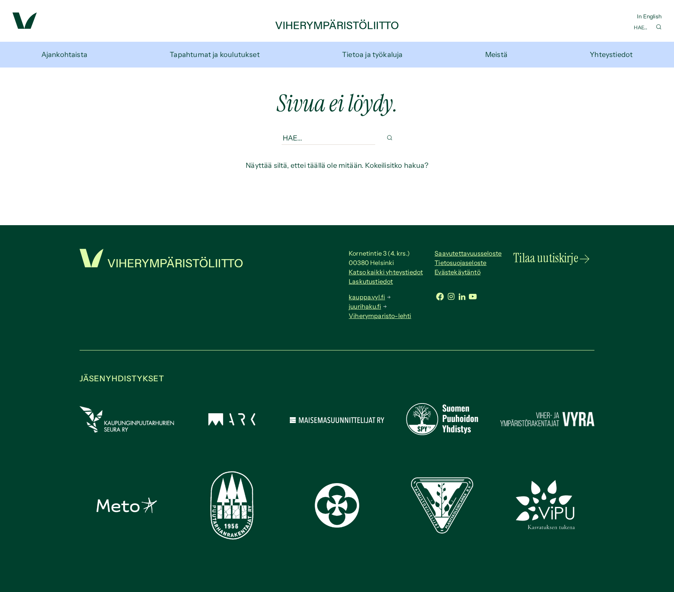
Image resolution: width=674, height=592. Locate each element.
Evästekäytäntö (458, 272)
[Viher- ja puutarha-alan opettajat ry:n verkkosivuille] (547, 528)
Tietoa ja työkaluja (372, 54)
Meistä (496, 54)
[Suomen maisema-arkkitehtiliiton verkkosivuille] (231, 423)
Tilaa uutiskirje (545, 258)
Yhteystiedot (611, 54)
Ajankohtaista (64, 54)
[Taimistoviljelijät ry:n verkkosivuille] (442, 531)
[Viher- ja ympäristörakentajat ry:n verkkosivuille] (547, 427)
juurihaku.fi (365, 306)
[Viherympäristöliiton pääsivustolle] (24, 26)
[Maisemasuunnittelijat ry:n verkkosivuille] (337, 420)
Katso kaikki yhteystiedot (386, 272)
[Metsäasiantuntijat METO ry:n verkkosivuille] (127, 511)
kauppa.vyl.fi (367, 297)
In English (649, 16)
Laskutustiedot (371, 281)
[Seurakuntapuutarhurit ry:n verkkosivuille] (337, 525)
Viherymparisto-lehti (380, 316)
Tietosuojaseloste (460, 263)
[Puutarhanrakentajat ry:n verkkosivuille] (231, 537)
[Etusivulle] (337, 27)
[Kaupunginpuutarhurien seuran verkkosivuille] (127, 430)
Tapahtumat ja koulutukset (215, 54)
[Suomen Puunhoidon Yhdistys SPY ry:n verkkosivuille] (442, 432)
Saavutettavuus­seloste (468, 253)
